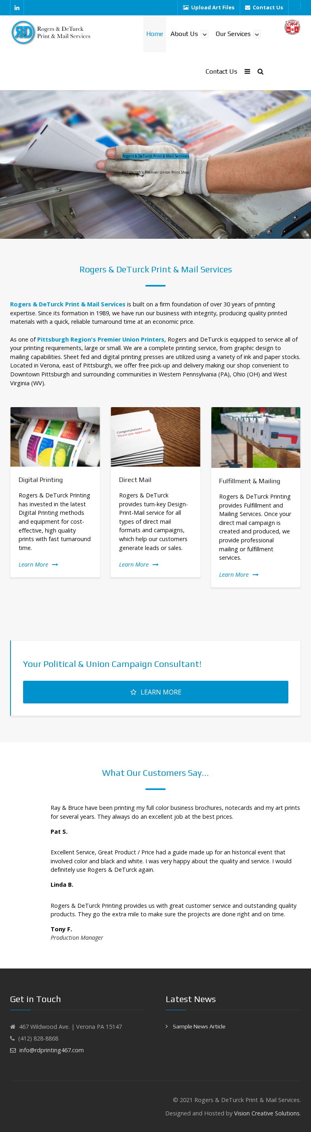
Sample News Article (199, 1026)
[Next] (302, 497)
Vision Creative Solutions (267, 1113)
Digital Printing (41, 480)
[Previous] (9, 497)
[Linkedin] (17, 7)
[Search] (261, 71)
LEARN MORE (161, 692)
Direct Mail (135, 480)
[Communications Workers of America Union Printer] (292, 27)
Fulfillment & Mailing (249, 481)
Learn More (33, 564)
